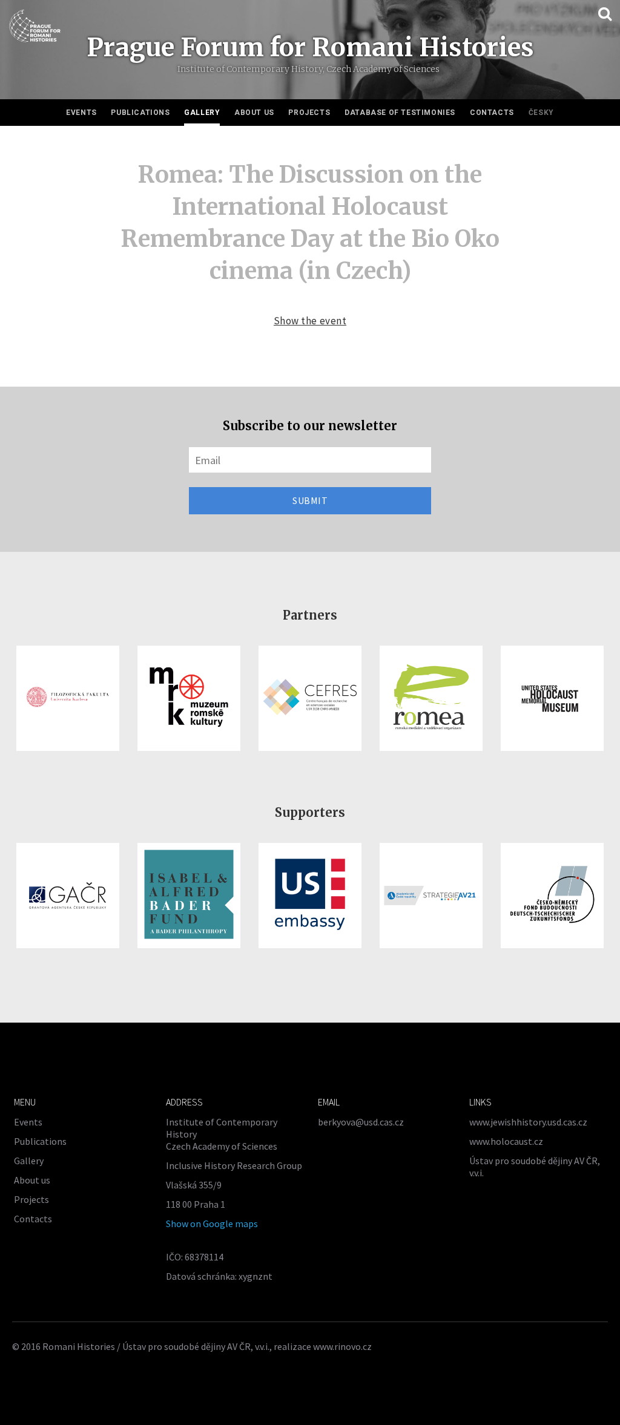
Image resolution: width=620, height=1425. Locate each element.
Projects (309, 112)
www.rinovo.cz (342, 1346)
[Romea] (431, 698)
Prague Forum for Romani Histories (310, 47)
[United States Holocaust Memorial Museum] (552, 698)
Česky (541, 112)
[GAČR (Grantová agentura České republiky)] (67, 895)
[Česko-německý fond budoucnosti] (552, 895)
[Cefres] (310, 698)
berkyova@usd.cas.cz (361, 1122)
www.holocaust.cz (506, 1141)
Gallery (202, 112)
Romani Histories (78, 1346)
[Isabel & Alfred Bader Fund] (188, 895)
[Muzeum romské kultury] (188, 698)
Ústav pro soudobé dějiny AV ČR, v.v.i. (195, 1346)
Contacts (492, 112)
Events (81, 112)
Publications (140, 112)
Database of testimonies (400, 112)
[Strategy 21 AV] (431, 895)
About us (254, 112)
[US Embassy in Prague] (310, 895)
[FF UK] (67, 698)
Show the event (310, 320)
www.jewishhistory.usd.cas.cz (528, 1122)
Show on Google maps (212, 1223)
